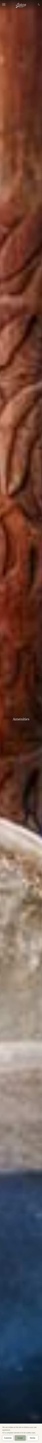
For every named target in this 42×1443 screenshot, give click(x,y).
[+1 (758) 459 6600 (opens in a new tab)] (39, 5)
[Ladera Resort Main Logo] (21, 5)
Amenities (21, 719)
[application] (21, 1433)
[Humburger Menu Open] (3, 4)
